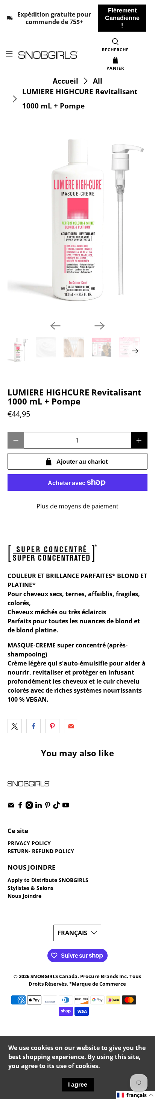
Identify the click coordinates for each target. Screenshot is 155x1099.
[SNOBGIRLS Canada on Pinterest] (47, 807)
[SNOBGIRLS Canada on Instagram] (29, 807)
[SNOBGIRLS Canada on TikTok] (56, 807)
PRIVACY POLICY (29, 843)
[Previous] (55, 325)
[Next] (99, 325)
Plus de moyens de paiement (77, 506)
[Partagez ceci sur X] (15, 726)
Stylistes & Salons (30, 887)
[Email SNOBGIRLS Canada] (11, 807)
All (97, 80)
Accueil (65, 80)
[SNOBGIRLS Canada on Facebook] (20, 807)
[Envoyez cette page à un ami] (71, 726)
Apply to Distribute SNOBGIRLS (48, 880)
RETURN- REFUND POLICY (41, 851)
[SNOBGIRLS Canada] (48, 55)
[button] (135, 1095)
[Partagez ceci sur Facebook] (33, 726)
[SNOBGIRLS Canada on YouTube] (65, 807)
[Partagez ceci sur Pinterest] (52, 726)
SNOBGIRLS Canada (54, 976)
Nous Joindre (24, 895)
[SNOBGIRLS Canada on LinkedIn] (38, 807)
